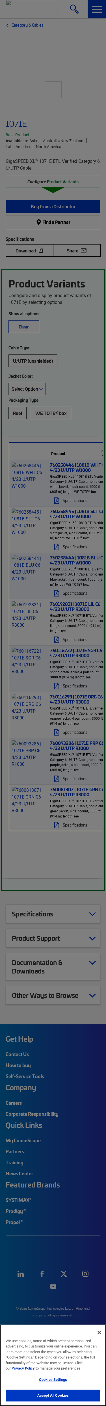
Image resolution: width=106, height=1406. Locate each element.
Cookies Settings (53, 1379)
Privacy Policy (23, 1368)
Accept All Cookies (53, 1395)
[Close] (99, 1332)
